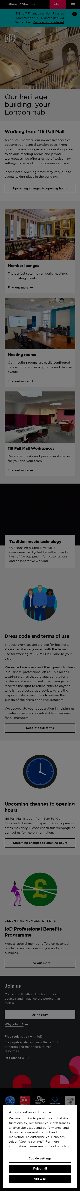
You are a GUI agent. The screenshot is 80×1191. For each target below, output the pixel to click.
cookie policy (59, 1146)
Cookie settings (40, 1158)
